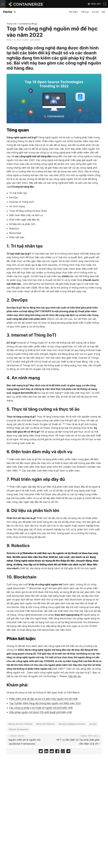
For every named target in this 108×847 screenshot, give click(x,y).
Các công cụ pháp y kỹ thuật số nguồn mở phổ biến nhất (41, 707)
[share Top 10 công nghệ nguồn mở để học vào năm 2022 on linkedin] (46, 751)
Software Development (18, 729)
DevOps (92, 724)
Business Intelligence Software (72, 724)
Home (7, 12)
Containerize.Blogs (28, 23)
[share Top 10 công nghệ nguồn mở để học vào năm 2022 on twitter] (41, 751)
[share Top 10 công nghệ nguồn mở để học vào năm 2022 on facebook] (57, 751)
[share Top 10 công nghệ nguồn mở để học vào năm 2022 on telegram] (68, 751)
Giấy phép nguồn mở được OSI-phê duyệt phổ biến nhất (40, 712)
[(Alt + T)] (14, 12)
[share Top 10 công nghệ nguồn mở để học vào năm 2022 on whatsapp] (63, 751)
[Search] (104, 4)
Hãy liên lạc (74, 676)
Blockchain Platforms (45, 724)
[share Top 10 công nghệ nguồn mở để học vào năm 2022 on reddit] (52, 751)
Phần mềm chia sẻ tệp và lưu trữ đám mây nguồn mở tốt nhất (43, 698)
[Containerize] (25, 4)
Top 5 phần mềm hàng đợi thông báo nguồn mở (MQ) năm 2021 (45, 703)
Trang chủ (11, 23)
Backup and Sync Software (20, 724)
